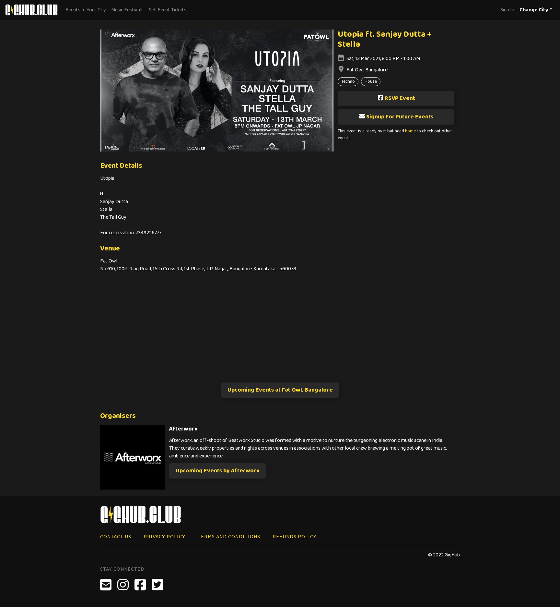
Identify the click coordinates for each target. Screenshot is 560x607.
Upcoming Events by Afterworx (218, 471)
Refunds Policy (295, 536)
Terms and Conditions (229, 536)
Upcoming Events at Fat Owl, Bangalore (280, 390)
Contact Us (115, 536)
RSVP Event (400, 98)
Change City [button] (533, 10)
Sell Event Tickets (167, 10)
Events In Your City (85, 10)
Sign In (507, 10)
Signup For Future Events (399, 117)
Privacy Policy (164, 536)
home (410, 131)
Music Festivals (127, 10)
